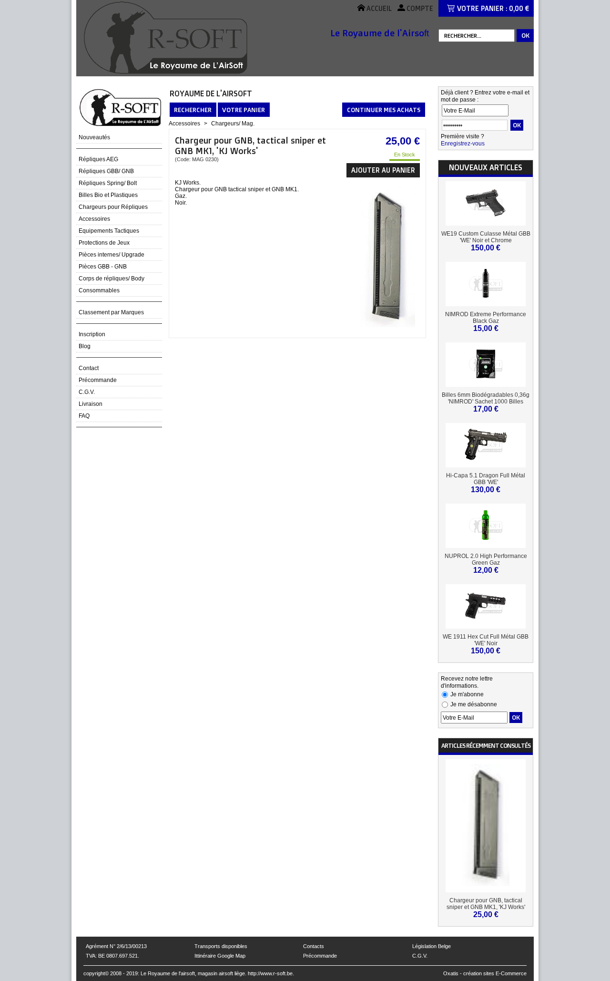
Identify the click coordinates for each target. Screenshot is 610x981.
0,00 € (519, 8)
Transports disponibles (220, 946)
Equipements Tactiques (109, 230)
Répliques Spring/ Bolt (108, 183)
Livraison (90, 404)
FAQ (84, 416)
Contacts (313, 946)
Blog (85, 346)
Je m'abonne (467, 694)
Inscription (92, 334)
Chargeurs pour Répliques (113, 207)
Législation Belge (431, 946)
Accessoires (94, 219)
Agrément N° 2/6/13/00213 (116, 946)
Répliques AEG (98, 159)
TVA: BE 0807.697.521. (112, 956)
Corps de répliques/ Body (111, 278)
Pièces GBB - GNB (103, 266)
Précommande (98, 380)
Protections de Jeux (104, 242)
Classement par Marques (111, 312)
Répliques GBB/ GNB (106, 171)
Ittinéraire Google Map (219, 956)
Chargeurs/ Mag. (232, 123)
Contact (89, 368)
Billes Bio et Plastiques (108, 195)
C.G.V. (87, 392)
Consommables (99, 290)
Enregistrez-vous (463, 143)
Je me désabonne (473, 704)
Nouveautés (94, 137)
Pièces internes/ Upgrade (111, 254)
